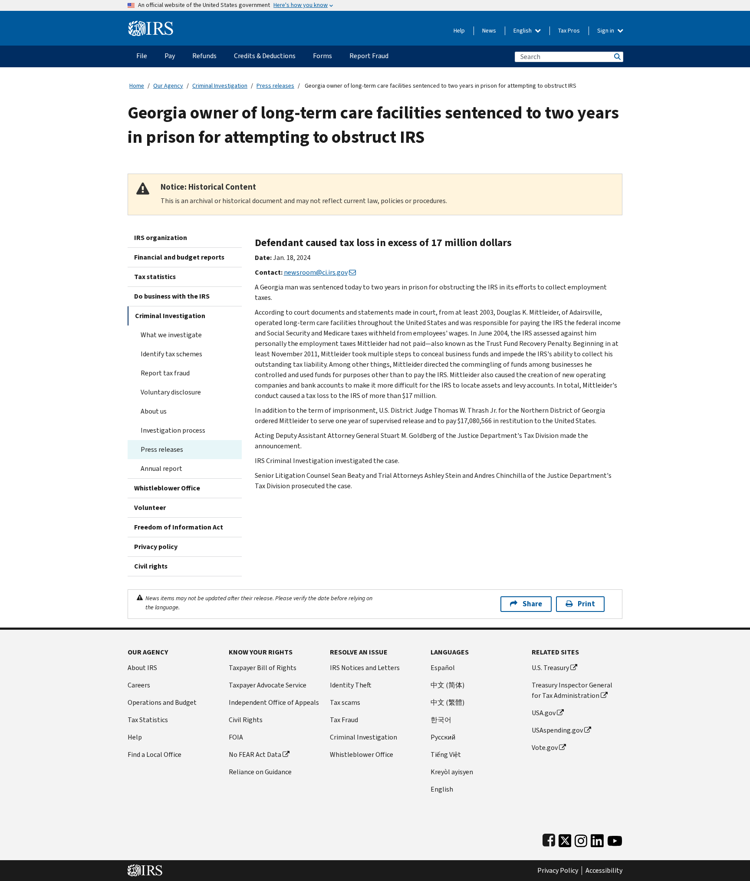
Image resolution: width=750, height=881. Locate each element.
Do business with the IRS (172, 296)
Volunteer (150, 507)
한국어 (441, 719)
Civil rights (151, 566)
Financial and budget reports (179, 257)
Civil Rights (246, 719)
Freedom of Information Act (178, 527)
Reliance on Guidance (260, 771)
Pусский (443, 737)
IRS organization (160, 237)
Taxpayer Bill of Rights (262, 667)
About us (154, 411)
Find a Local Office (154, 754)
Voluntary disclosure (171, 392)
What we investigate (171, 334)
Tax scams (345, 702)
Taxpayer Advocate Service (267, 685)
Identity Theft (351, 685)
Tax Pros (569, 30)
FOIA (236, 737)
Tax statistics (155, 276)
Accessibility (604, 870)
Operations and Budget (162, 702)
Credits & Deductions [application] (265, 55)
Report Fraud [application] (368, 55)
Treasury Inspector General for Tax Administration (572, 690)
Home (136, 86)
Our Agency (168, 86)
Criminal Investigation (219, 86)
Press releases (275, 86)
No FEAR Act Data (255, 754)
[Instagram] (581, 838)
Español (443, 667)
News (489, 30)
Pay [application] (169, 55)
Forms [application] (322, 55)
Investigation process (173, 430)
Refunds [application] (204, 55)
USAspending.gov (557, 730)
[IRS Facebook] (549, 838)
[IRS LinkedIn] (597, 838)
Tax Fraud (344, 719)
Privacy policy (156, 546)
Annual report (161, 468)
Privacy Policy (557, 870)
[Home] (150, 25)
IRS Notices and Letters (365, 667)
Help (459, 30)
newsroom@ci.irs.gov (316, 272)
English (523, 30)
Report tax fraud (165, 373)
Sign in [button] (606, 30)
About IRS (142, 667)
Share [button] (532, 604)
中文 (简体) (447, 685)
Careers (139, 685)
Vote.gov (545, 747)
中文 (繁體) (447, 702)
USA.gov (544, 712)
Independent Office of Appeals (274, 702)
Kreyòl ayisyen (452, 771)
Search (616, 56)
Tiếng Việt (446, 754)
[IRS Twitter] (565, 838)
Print (586, 604)
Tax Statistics (148, 719)
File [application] (141, 55)
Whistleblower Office (167, 488)
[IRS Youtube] (614, 838)
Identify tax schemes (171, 353)
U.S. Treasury (550, 667)
